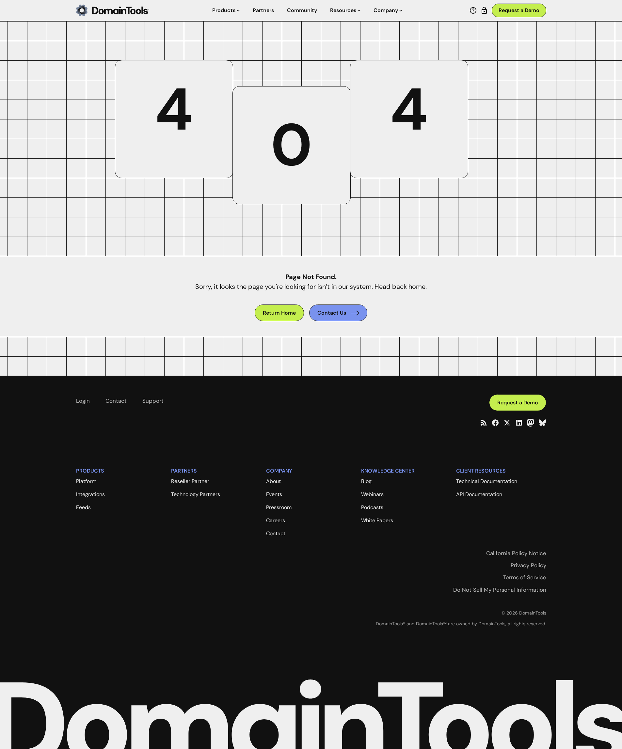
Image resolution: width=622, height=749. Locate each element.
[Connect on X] (507, 423)
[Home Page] (112, 10)
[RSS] (483, 423)
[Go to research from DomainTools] (484, 10)
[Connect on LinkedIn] (519, 423)
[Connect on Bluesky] (542, 423)
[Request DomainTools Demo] (519, 10)
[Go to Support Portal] (473, 10)
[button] (226, 10)
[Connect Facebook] (495, 423)
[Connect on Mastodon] (530, 423)
